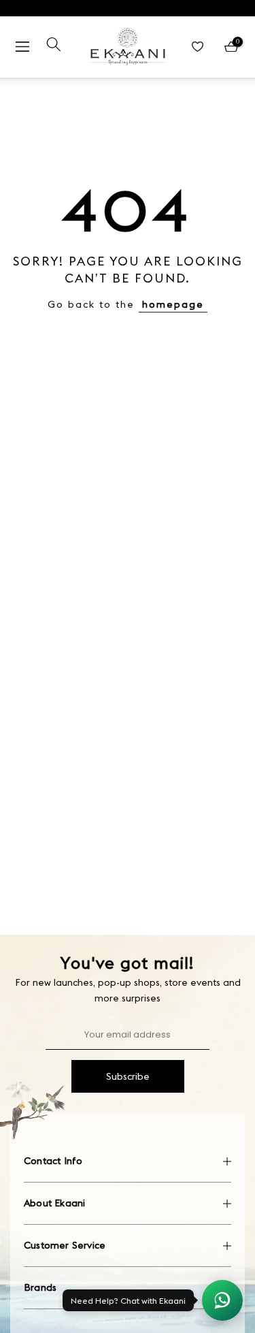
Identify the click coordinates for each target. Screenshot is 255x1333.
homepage (173, 304)
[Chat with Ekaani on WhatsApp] (222, 1300)
